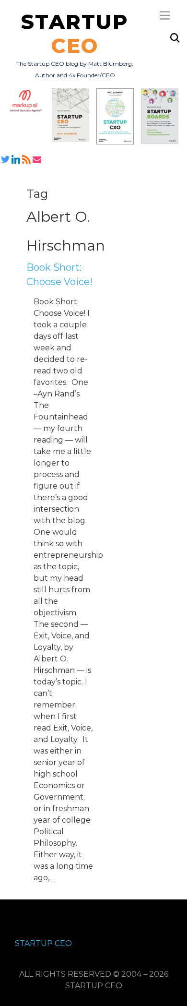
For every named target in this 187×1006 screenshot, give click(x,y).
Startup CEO (43, 943)
